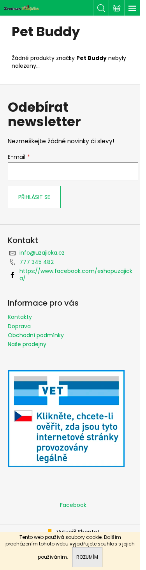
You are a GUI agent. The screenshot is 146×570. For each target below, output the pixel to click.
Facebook (73, 505)
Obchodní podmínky (36, 335)
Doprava (19, 326)
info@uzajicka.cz (42, 253)
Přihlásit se (34, 197)
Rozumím (87, 557)
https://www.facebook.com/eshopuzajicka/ (75, 274)
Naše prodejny (27, 344)
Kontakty (20, 317)
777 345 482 (36, 262)
